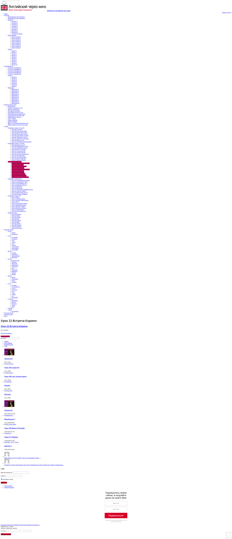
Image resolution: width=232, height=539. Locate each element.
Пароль (3, 476)
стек (13, 291)
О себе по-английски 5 (14, 72)
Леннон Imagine (12, 120)
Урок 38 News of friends (19, 149)
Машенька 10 (16, 103)
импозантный (16, 256)
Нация (13, 277)
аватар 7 (14, 60)
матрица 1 (15, 21)
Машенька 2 (15, 91)
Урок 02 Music (16, 215)
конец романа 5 (16, 43)
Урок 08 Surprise (16, 225)
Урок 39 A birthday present (19, 148)
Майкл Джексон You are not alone (18, 124)
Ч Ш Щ (10, 308)
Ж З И (10, 251)
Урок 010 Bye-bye (17, 228)
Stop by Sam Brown (13, 109)
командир (14, 263)
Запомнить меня (8, 479)
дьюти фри (15, 249)
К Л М (10, 259)
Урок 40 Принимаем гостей (20, 146)
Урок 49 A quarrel (17, 129)
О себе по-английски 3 (14, 69)
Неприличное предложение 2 (16, 18)
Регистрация (8, 486)
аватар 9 (14, 63)
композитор (15, 265)
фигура (14, 302)
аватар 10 (14, 64)
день (13, 240)
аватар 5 (14, 57)
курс (13, 268)
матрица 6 (15, 29)
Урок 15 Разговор (17, 186)
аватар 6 (14, 58)
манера (14, 274)
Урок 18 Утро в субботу (19, 191)
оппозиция (15, 279)
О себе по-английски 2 (14, 67)
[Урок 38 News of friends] (10, 424)
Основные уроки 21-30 (15, 161)
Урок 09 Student (16, 226)
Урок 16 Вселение (17, 188)
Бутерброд (15, 234)
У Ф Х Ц (10, 299)
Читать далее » (5, 336)
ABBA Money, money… (15, 117)
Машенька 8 (15, 100)
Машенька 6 (15, 97)
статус (13, 288)
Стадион (14, 285)
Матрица (10, 20)
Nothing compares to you (15, 108)
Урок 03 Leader (16, 217)
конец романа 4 (16, 41)
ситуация (14, 290)
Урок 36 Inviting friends (18, 152)
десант (14, 242)
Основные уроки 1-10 (14, 195)
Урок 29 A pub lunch (18, 165)
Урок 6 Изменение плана (19, 205)
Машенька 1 (15, 89)
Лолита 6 (14, 84)
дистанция (15, 237)
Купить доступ (226, 12)
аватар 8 (14, 61)
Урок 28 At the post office (19, 166)
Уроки (6, 126)
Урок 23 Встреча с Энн (18, 174)
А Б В (9, 231)
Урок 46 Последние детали (20, 134)
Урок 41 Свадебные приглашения (21, 141)
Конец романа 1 (16, 37)
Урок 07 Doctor (16, 223)
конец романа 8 (16, 47)
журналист (15, 254)
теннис (14, 294)
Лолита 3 (14, 80)
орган (13, 280)
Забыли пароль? (9, 487)
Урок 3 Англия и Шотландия (20, 200)
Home (6, 13)
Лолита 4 (14, 81)
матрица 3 (15, 24)
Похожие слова (8, 229)
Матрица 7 (15, 30)
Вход (5, 316)
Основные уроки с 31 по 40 (16, 143)
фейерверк (15, 300)
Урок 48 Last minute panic (19, 131)
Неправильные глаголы (18, 145)
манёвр (14, 273)
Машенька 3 (15, 92)
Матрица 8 (15, 32)
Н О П (10, 276)
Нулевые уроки (12, 212)
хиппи (13, 305)
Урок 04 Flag (15, 219)
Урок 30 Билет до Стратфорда (21, 163)
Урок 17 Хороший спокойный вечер (22, 189)
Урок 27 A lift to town (18, 168)
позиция (14, 282)
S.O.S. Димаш (12, 118)
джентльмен (15, 246)
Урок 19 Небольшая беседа (20, 192)
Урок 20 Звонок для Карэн (19, 194)
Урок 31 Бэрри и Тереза (19, 160)
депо (13, 243)
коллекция (14, 269)
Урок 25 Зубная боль (18, 171)
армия (13, 232)
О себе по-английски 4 (14, 70)
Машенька (11, 87)
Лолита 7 (14, 86)
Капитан (14, 262)
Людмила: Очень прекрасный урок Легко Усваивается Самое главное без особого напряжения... (34, 465)
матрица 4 (15, 26)
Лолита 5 (14, 83)
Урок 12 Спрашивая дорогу (20, 182)
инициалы (14, 257)
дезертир (14, 239)
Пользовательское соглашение (10, 525)
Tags (5, 346)
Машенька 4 (15, 94)
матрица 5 (15, 27)
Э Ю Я (10, 310)
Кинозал (6, 15)
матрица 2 (15, 23)
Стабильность (16, 286)
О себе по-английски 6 (14, 74)
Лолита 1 (14, 77)
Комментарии (8, 344)
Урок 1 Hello (15, 197)
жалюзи (14, 252)
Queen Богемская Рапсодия (16, 115)
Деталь (14, 245)
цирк (13, 306)
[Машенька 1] (8, 415)
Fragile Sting (11, 106)
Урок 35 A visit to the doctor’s (20, 154)
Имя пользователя (6, 472)
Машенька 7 (15, 98)
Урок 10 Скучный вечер (19, 211)
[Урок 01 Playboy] (8, 433)
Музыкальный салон (10, 104)
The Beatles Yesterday (14, 111)
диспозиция (15, 248)
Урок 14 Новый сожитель (19, 185)
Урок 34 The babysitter (18, 155)
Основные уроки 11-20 (14, 178)
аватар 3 (14, 54)
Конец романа (12, 35)
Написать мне (8, 314)
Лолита (10, 75)
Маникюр (14, 271)
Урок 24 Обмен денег (18, 172)
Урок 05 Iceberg (16, 220)
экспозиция (15, 311)
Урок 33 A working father (19, 157)
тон (13, 296)
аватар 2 (14, 52)
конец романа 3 (16, 40)
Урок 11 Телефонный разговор (21, 180)
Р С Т (9, 283)
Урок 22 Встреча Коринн (19, 175)
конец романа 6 (16, 44)
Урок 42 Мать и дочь (18, 140)
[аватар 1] (11, 442)
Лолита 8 (8, 358)
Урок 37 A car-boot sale (18, 151)
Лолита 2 (14, 78)
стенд (13, 293)
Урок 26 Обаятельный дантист (21, 169)
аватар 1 (14, 50)
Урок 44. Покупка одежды (19, 137)
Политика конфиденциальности (30, 525)
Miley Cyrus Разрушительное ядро (18, 123)
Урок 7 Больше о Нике (18, 206)
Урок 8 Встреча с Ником (19, 208)
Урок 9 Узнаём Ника (18, 209)
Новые (6, 341)
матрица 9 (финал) (17, 33)
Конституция (15, 260)
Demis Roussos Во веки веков (16, 114)
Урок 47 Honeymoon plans (19, 132)
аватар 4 (14, 55)
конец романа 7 (16, 46)
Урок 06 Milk (15, 222)
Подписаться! (116, 515)
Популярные (8, 343)
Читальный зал (8, 66)
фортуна (14, 303)
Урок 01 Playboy (16, 214)
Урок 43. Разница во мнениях (20, 138)
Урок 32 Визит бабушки (19, 158)
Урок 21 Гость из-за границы (20, 177)
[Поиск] (1, 338)
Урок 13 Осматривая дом (19, 183)
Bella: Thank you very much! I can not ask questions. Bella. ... (22, 458)
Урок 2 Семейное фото (18, 199)
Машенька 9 (15, 101)
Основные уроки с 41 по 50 (16, 128)
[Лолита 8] (9, 406)
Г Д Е (9, 236)
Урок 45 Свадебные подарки (20, 135)
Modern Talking (12, 121)
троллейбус (15, 297)
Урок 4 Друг (15, 202)
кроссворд (15, 266)
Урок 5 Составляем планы (19, 203)
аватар (10, 49)
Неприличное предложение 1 (16, 17)
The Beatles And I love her (15, 112)
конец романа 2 (16, 38)
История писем (8, 313)
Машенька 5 (15, 95)
